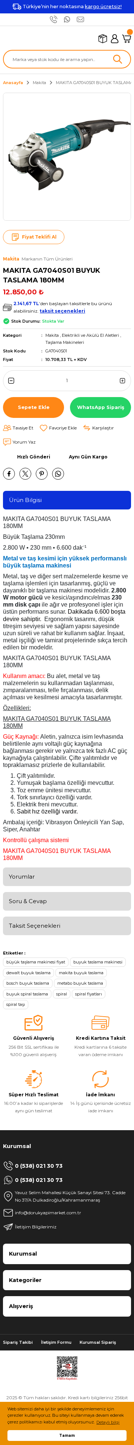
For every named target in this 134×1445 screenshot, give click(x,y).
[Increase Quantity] (124, 380)
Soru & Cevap (28, 901)
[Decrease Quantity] (9, 380)
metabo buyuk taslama (80, 983)
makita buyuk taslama (81, 972)
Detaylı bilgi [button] (107, 1422)
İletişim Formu (56, 1342)
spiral (61, 994)
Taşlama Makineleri (64, 342)
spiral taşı (15, 1004)
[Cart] (126, 38)
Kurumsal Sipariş (98, 1342)
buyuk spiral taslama (27, 994)
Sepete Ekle (34, 407)
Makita (52, 335)
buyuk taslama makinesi (97, 962)
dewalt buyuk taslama (28, 972)
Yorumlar (22, 876)
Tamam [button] (67, 1435)
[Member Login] (114, 38)
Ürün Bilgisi (25, 499)
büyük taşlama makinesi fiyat (35, 962)
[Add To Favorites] (58, 428)
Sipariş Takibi (18, 1342)
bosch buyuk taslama (27, 983)
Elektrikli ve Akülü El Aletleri (90, 335)
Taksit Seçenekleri (34, 925)
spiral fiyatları (88, 994)
